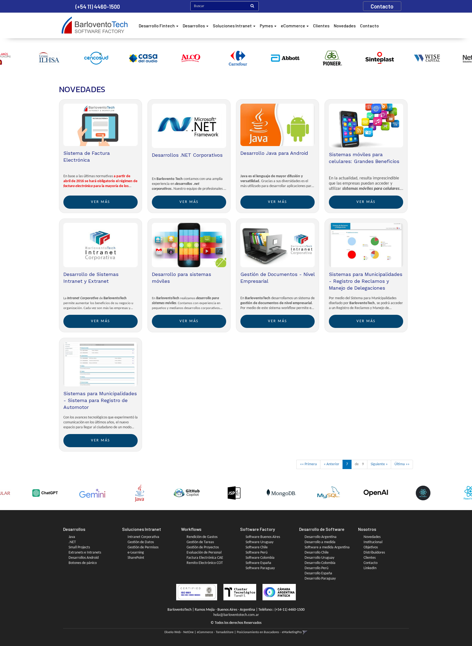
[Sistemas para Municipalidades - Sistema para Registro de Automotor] (100, 364)
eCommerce (293, 25)
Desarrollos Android (84, 558)
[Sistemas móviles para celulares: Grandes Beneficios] (366, 126)
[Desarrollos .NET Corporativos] (189, 126)
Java (72, 537)
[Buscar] (252, 6)
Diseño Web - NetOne (179, 632)
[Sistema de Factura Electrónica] (100, 126)
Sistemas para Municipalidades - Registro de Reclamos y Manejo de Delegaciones (365, 281)
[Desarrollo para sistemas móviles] (189, 245)
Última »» (401, 464)
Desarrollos (194, 25)
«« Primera (308, 464)
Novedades (345, 25)
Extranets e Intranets (85, 553)
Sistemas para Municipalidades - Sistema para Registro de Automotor (100, 400)
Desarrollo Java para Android (274, 153)
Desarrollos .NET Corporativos (187, 155)
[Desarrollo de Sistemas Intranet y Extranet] (100, 245)
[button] (305, 632)
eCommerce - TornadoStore (215, 632)
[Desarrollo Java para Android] (277, 126)
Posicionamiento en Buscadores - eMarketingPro (269, 632)
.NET (72, 542)
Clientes (321, 25)
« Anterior (331, 464)
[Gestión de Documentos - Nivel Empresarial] (277, 245)
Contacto (369, 25)
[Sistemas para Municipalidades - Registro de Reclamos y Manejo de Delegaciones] (366, 245)
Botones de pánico (83, 563)
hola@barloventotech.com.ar (236, 615)
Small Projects (79, 547)
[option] (24, 58)
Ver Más (100, 202)
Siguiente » (379, 464)
